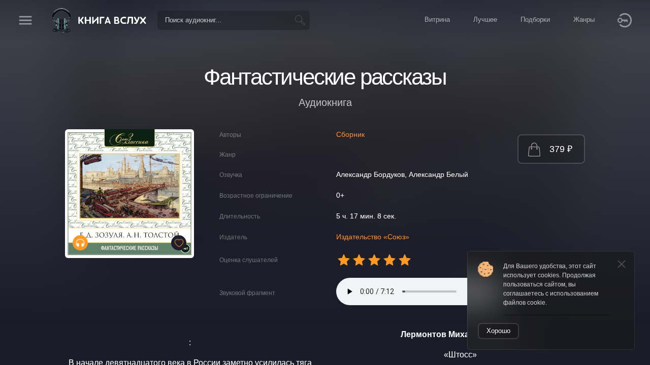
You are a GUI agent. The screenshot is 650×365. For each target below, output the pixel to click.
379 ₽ (560, 149)
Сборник (350, 134)
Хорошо (498, 331)
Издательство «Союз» (372, 237)
